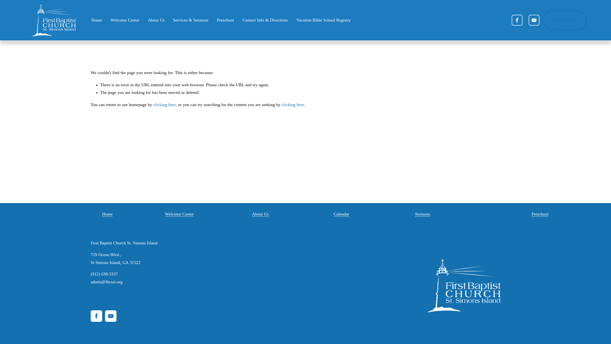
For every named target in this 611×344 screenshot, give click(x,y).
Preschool (225, 20)
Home (96, 20)
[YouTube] (534, 20)
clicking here (164, 104)
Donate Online (564, 20)
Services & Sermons (190, 20)
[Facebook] (517, 20)
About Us (260, 214)
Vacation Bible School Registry (323, 20)
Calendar (341, 214)
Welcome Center (125, 20)
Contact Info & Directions (265, 20)
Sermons (422, 214)
